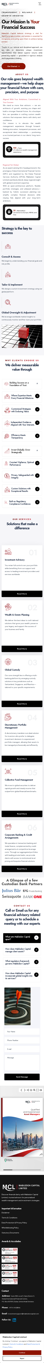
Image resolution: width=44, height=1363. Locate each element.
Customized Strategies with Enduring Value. (21, 410)
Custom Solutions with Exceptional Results (21, 490)
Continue (22, 1353)
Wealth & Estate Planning (17, 614)
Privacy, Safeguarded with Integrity (22, 476)
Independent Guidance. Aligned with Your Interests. (23, 423)
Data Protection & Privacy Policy (14, 1223)
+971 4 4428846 (14, 1308)
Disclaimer (6, 1213)
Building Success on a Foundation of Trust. (19, 384)
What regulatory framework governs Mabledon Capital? (17, 962)
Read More (22, 594)
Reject (22, 1358)
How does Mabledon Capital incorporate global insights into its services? (18, 976)
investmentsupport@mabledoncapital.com (23, 1314)
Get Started (12, 66)
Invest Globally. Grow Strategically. (20, 451)
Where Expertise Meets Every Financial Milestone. (22, 397)
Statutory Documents (10, 1233)
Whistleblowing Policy (10, 1228)
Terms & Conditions (16, 1344)
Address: (6, 1296)
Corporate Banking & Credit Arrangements (18, 836)
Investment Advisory (14, 559)
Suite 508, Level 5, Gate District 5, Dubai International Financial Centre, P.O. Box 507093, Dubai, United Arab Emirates (18, 1299)
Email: (4, 1313)
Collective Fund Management (19, 779)
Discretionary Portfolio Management (15, 726)
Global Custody (12, 669)
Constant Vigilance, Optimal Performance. (22, 463)
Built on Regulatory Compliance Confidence (19, 503)
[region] (22, 1348)
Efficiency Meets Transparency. (18, 436)
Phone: (5, 1307)
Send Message (22, 1077)
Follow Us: (6, 1319)
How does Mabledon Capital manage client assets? (18, 950)
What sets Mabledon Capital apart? (17, 938)
